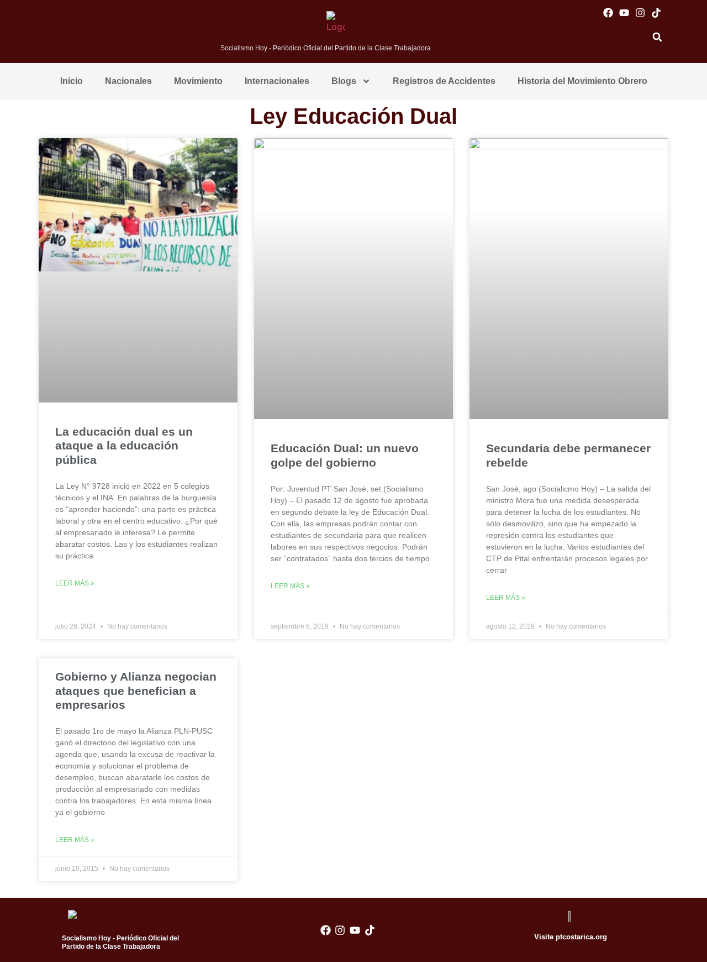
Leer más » (74, 583)
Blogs (343, 81)
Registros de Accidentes (444, 81)
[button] (657, 37)
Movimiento (198, 81)
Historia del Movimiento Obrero (582, 81)
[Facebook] (608, 12)
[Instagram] (640, 12)
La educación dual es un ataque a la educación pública (124, 445)
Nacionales (128, 81)
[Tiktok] (656, 12)
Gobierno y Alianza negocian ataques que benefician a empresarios (136, 690)
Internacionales (277, 81)
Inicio (71, 81)
